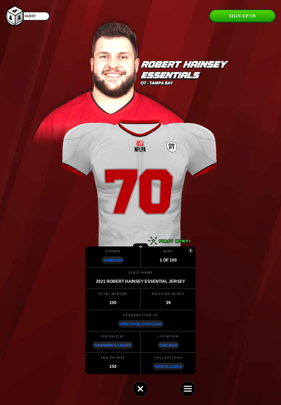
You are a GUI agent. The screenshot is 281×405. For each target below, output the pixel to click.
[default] (140, 389)
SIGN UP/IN (242, 16)
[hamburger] (188, 389)
